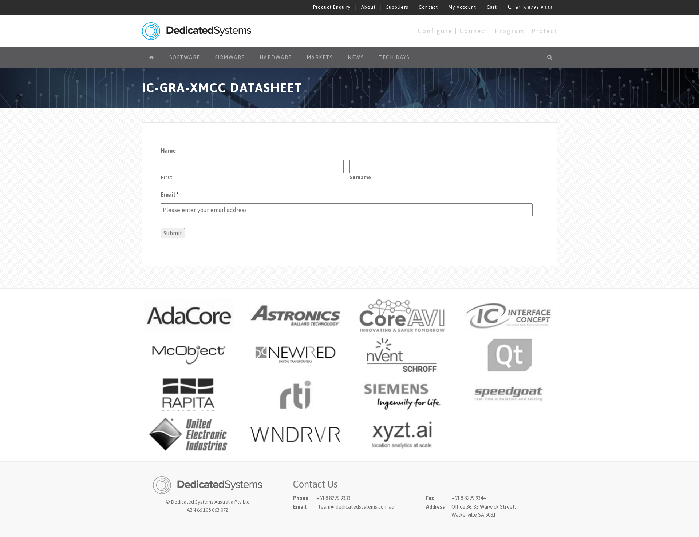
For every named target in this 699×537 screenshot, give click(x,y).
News (356, 57)
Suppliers (397, 7)
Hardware (276, 57)
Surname (361, 177)
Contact (428, 7)
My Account (462, 7)
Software (184, 57)
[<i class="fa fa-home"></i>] (152, 57)
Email (169, 194)
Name (168, 150)
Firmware (230, 57)
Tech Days (394, 57)
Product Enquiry (332, 7)
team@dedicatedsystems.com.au (356, 507)
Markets (320, 57)
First (166, 177)
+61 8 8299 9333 (532, 7)
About (368, 7)
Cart (492, 7)
